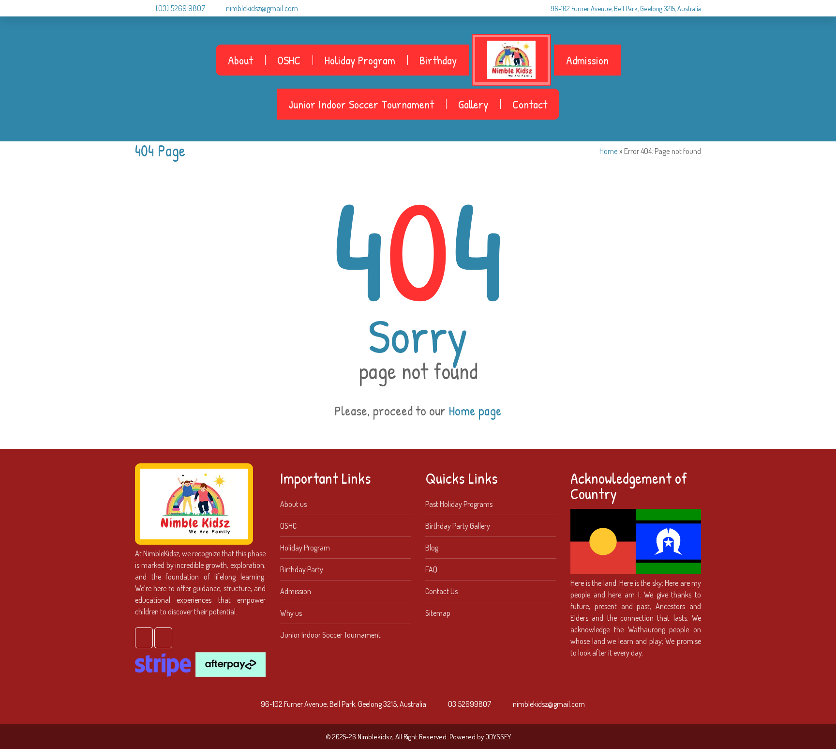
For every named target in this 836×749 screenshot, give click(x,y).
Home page (475, 410)
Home (608, 151)
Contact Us (441, 591)
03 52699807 (469, 704)
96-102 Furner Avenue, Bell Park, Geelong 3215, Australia (626, 8)
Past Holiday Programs (459, 504)
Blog (431, 547)
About (240, 60)
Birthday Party (301, 569)
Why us (291, 613)
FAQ (431, 569)
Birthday (438, 60)
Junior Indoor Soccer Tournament (361, 104)
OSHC (288, 60)
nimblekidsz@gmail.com (262, 8)
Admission (587, 60)
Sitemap (437, 613)
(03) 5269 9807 (180, 8)
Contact (529, 104)
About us (293, 504)
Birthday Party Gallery (457, 526)
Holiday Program (360, 60)
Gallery (473, 104)
